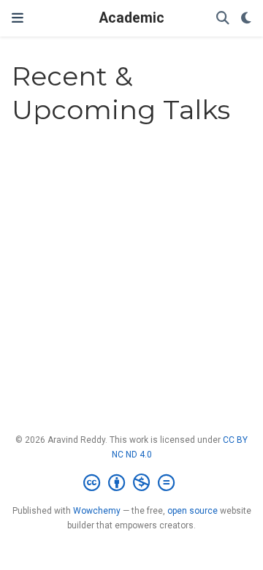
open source (192, 511)
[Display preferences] (246, 18)
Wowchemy (97, 511)
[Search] (222, 18)
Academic (131, 18)
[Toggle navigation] (17, 18)
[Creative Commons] (131, 483)
